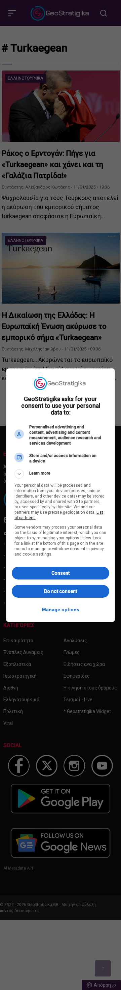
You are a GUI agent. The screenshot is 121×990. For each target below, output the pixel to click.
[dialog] (60, 495)
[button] (60, 474)
